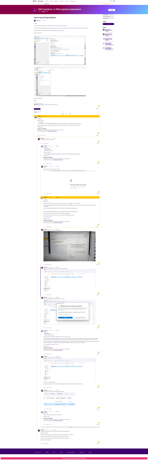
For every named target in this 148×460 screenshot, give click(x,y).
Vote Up (37, 135)
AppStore (106, 14)
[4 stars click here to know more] (99, 162)
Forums (43, 11)
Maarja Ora (38, 20)
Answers (39, 111)
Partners (61, 1)
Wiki (47, 11)
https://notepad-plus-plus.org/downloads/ (51, 344)
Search (111, 0)
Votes (66, 113)
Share (108, 23)
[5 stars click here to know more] (99, 141)
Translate (97, 108)
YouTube (89, 452)
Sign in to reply (37, 108)
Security (61, 452)
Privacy (54, 452)
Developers (56, 1)
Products (46, 1)
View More (70, 427)
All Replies (36, 111)
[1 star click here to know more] (99, 106)
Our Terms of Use (38, 452)
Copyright (47, 452)
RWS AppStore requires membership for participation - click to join (74, 458)
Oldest (63, 113)
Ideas (51, 1)
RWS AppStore (46, 3)
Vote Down (39, 135)
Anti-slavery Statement (71, 452)
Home (39, 11)
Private (66, 1)
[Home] (38, 1)
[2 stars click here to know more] (99, 352)
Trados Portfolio (40, 3)
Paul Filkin (39, 116)
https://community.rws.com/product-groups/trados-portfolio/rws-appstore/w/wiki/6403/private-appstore (67, 28)
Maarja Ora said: (47, 148)
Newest (70, 113)
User (114, 1)
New (112, 10)
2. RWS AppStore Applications (67, 9)
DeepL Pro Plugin (107, 16)
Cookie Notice (81, 452)
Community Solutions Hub (52, 131)
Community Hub (72, 1)
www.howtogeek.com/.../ (47, 216)
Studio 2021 (106, 18)
